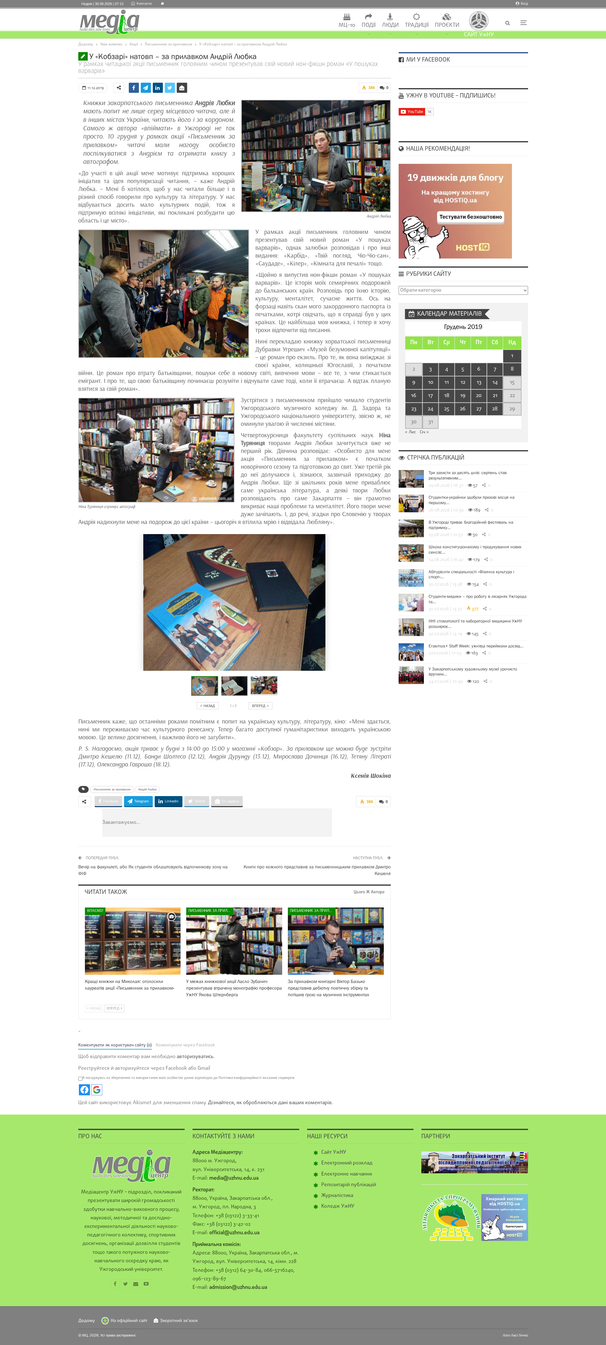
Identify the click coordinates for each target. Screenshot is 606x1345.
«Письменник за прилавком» (112, 789)
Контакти (144, 3)
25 (446, 409)
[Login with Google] (96, 1089)
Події (369, 25)
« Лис (410, 432)
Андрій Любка (147, 789)
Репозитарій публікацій (348, 1185)
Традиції (417, 25)
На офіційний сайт (129, 1321)
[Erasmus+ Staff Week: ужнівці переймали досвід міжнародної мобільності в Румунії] (411, 652)
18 (446, 396)
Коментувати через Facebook (185, 1045)
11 (446, 382)
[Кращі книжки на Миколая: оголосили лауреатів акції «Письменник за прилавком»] (133, 941)
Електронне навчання (346, 1174)
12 (462, 382)
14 (495, 382)
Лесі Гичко (519, 1335)
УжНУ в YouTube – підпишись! (450, 96)
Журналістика (337, 1195)
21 (495, 396)
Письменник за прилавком (211, 911)
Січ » (424, 432)
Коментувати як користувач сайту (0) (115, 1045)
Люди (390, 25)
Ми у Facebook (427, 60)
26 (463, 409)
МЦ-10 (347, 25)
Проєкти (447, 25)
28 (495, 409)
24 (430, 409)
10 (430, 382)
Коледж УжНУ (337, 1206)
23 (413, 409)
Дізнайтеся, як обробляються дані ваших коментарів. (270, 1103)
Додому (86, 1321)
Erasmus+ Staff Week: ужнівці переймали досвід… (476, 645)
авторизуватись (195, 1057)
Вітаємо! (95, 911)
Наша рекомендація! (437, 149)
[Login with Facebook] (84, 1089)
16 (413, 396)
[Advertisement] (255, 822)
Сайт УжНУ (333, 1152)
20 (479, 396)
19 (463, 396)
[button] (236, 686)
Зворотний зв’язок (179, 1321)
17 (430, 396)
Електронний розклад (346, 1163)
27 (479, 409)
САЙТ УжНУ (479, 35)
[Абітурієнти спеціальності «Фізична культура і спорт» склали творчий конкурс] (411, 578)
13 (479, 382)
